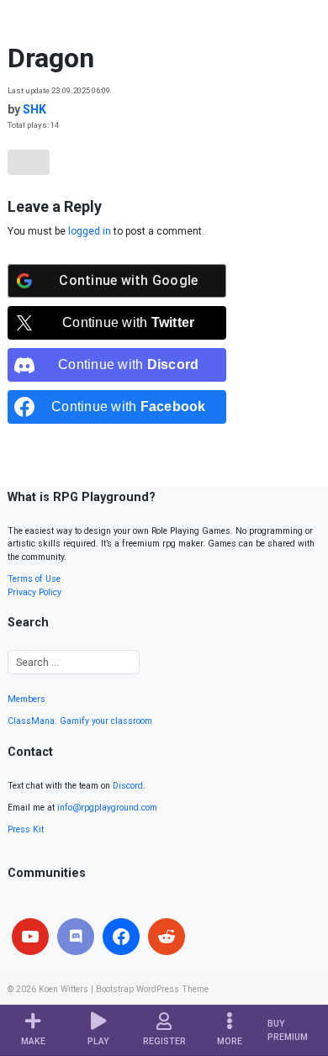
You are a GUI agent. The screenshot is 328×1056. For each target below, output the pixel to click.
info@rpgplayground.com (107, 807)
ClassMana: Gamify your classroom (80, 720)
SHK (34, 109)
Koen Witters (63, 989)
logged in (89, 231)
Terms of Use (34, 578)
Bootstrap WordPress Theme (152, 989)
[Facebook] (121, 936)
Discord (128, 785)
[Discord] (75, 936)
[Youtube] (30, 936)
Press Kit (26, 829)
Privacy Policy (34, 592)
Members (26, 699)
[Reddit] (166, 936)
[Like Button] (29, 162)
